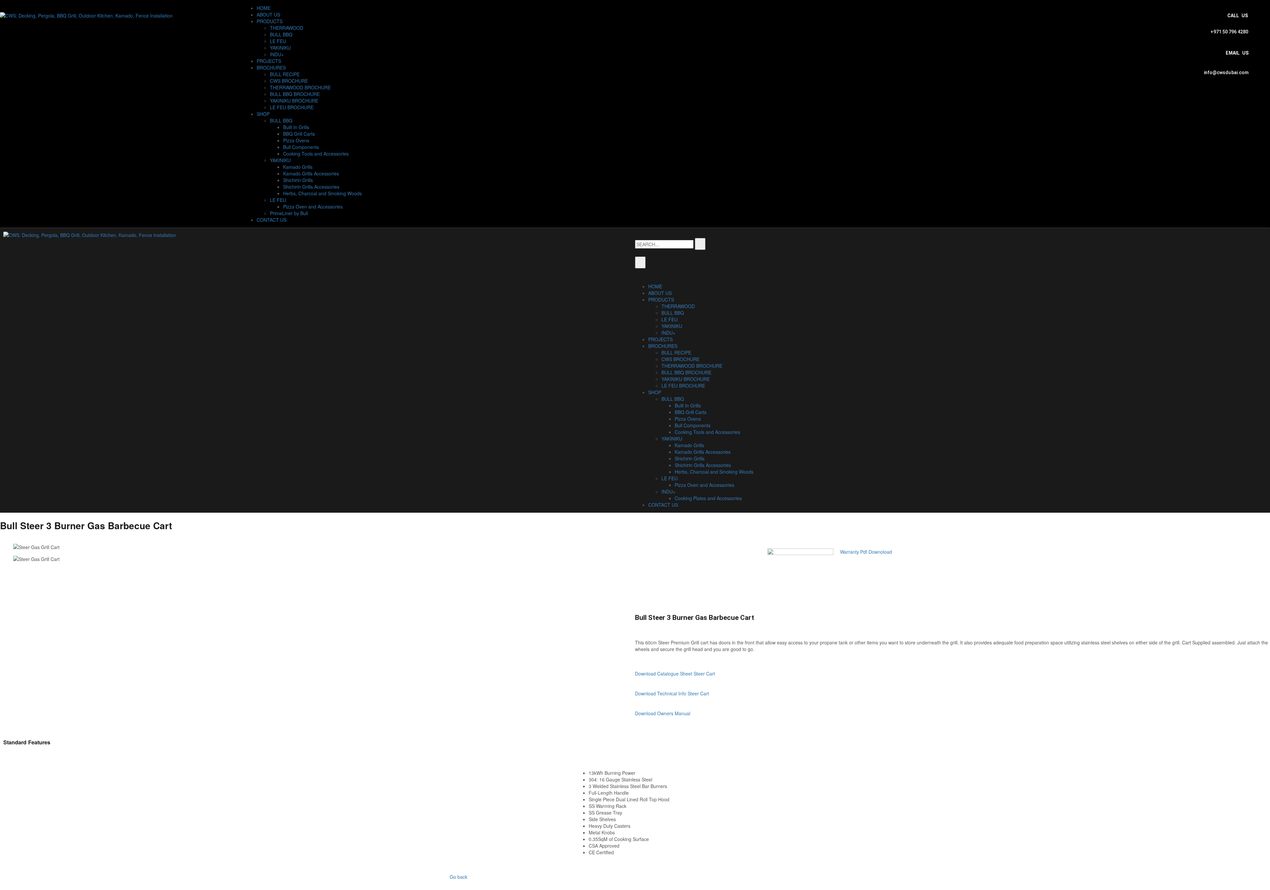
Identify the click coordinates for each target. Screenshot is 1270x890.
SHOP (263, 114)
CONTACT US (271, 219)
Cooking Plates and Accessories (708, 498)
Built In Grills (296, 127)
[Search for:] (664, 244)
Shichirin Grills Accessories (311, 186)
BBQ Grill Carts (299, 133)
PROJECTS (269, 61)
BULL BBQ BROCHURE (295, 94)
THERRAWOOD (286, 27)
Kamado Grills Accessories (311, 173)
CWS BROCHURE (289, 80)
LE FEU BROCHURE (292, 107)
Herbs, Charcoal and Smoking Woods (322, 193)
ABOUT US (268, 14)
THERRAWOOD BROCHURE (300, 87)
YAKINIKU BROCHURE (294, 100)
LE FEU (278, 41)
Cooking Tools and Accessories (316, 153)
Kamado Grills (298, 167)
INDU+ (277, 54)
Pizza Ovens (296, 140)
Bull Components (301, 147)
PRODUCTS (269, 21)
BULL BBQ (281, 34)
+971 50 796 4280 (1229, 31)
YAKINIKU (280, 47)
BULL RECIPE (285, 74)
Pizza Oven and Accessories (313, 206)
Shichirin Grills (298, 180)
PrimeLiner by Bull (289, 213)
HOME (264, 8)
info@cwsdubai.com (1226, 72)
